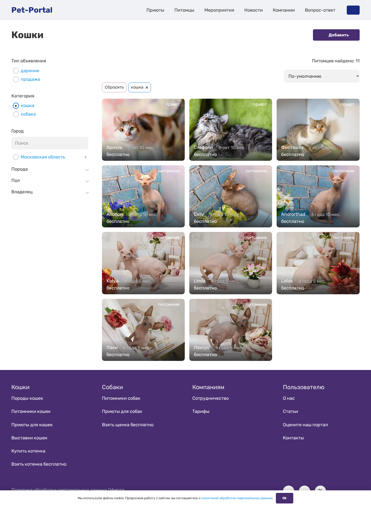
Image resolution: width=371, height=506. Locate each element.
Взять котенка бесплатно (38, 464)
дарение (30, 70)
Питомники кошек (31, 411)
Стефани (203, 147)
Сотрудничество (210, 398)
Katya (113, 281)
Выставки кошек (29, 438)
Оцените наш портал (305, 425)
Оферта (116, 490)
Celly (199, 214)
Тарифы (200, 411)
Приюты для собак (122, 411)
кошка (27, 105)
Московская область (43, 157)
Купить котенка (28, 451)
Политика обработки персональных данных (59, 490)
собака (28, 114)
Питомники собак (121, 398)
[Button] (353, 10)
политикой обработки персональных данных (237, 498)
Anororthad (293, 214)
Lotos (287, 281)
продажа (30, 79)
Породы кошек (27, 398)
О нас (289, 398)
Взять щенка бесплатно (127, 425)
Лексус (202, 347)
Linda (199, 281)
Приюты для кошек (32, 425)
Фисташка (292, 147)
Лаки (112, 347)
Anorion (115, 214)
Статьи (290, 411)
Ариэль (114, 147)
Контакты (293, 438)
